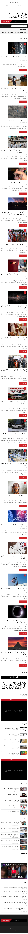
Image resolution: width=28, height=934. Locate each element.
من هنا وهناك (23, 41)
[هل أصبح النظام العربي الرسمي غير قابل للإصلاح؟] (23, 826)
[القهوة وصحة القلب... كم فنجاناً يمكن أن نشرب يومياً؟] (17, 332)
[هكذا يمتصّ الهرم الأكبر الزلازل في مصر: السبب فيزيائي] (17, 646)
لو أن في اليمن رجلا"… (22, 697)
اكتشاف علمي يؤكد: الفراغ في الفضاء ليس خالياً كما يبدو (14, 310)
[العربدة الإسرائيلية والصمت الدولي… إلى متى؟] (23, 832)
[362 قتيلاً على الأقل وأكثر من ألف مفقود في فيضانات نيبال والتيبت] (17, 144)
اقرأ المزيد (22, 72)
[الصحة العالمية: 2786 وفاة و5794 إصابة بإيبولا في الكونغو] (17, 82)
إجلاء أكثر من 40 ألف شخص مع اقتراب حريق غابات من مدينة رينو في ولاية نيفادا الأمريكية (14, 216)
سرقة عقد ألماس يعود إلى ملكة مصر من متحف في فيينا (14, 60)
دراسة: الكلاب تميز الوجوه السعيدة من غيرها (15, 499)
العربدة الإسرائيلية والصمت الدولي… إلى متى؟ (10, 832)
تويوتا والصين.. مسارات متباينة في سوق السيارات (14, 437)
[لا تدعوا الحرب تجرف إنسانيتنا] (23, 798)
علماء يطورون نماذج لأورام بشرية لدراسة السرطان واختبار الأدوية (14, 528)
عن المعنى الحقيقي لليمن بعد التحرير (12, 803)
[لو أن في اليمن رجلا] (14, 687)
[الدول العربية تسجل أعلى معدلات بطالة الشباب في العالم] (17, 364)
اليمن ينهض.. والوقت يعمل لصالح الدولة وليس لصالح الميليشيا (10, 792)
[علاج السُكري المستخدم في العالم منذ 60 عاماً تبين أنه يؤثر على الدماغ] (17, 550)
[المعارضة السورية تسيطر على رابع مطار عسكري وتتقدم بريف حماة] (23, 755)
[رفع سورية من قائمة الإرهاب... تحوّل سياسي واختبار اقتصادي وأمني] (23, 838)
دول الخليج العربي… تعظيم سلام (12, 737)
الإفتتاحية (24, 676)
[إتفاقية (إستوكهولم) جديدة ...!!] (23, 815)
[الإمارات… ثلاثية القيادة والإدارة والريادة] (23, 732)
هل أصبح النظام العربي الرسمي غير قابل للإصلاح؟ (10, 826)
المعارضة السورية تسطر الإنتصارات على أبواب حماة (10, 749)
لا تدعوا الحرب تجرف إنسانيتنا (13, 797)
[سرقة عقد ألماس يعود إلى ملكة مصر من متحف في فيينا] (17, 50)
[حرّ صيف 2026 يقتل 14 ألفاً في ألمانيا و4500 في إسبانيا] (17, 268)
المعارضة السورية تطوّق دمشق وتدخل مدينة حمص (10, 743)
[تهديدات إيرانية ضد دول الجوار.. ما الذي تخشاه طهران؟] (23, 844)
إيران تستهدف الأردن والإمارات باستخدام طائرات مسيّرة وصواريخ (15, 33)
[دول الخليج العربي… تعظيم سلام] (23, 738)
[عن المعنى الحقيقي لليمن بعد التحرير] (23, 804)
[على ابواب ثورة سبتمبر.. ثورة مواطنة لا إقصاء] (23, 809)
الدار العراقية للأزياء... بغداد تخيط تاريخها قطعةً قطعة (14, 468)
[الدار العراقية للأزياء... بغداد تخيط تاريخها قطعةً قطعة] (17, 458)
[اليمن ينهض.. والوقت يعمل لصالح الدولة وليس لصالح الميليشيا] (23, 792)
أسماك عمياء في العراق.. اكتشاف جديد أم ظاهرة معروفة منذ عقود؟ (14, 406)
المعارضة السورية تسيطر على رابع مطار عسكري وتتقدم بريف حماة (10, 755)
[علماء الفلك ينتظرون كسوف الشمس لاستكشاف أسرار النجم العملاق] (17, 614)
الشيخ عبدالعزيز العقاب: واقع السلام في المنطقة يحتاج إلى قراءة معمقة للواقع (14, 900)
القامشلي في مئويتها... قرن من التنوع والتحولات (14, 247)
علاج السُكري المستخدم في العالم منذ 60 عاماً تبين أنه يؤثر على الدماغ (14, 560)
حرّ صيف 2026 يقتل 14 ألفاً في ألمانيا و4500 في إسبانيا (14, 278)
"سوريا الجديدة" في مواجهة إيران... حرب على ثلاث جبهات (10, 850)
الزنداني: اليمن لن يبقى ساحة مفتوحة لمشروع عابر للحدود (15, 890)
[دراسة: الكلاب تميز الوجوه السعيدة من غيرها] (17, 490)
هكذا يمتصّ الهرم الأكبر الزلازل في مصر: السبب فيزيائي (14, 656)
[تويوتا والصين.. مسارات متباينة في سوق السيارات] (17, 428)
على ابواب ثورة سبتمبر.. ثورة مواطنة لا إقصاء (10, 809)
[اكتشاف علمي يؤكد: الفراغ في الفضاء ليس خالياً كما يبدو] (17, 300)
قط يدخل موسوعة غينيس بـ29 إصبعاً (18, 185)
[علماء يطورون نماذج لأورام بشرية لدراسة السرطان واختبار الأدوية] (17, 519)
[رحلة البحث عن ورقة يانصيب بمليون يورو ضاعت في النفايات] (17, 582)
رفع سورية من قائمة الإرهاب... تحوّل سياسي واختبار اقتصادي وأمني (10, 838)
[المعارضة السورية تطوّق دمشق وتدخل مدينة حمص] (23, 743)
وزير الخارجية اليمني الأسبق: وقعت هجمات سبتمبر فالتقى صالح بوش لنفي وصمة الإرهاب (14, 912)
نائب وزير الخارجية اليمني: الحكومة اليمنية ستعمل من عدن (15, 895)
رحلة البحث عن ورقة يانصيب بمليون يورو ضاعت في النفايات (14, 592)
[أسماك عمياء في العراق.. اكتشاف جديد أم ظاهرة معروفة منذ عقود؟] (17, 396)
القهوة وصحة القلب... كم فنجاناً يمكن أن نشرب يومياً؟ (14, 342)
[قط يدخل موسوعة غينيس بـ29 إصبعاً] (17, 176)
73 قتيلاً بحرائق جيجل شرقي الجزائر (18, 123)
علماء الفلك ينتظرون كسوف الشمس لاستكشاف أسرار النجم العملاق (14, 624)
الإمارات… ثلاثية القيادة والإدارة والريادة (11, 731)
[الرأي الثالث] (17, 15)
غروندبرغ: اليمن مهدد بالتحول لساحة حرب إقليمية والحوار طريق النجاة (14, 906)
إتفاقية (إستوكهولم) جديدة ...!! (13, 814)
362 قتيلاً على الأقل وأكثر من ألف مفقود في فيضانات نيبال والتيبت (14, 154)
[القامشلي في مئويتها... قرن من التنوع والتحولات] (17, 238)
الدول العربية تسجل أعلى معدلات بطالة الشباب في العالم (14, 374)
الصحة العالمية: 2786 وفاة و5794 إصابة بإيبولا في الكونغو (14, 92)
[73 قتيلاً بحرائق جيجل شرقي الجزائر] (17, 114)
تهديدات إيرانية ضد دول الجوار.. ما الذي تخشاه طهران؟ (10, 844)
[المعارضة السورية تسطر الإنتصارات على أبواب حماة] (23, 749)
